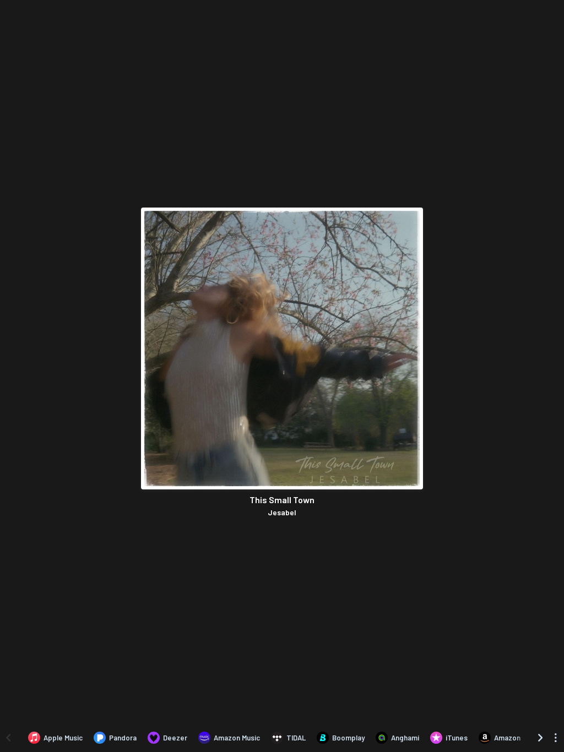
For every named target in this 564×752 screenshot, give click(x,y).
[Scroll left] (8, 738)
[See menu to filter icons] (556, 738)
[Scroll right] (540, 738)
